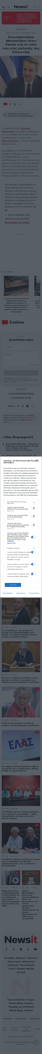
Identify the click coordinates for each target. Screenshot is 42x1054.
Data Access (21, 593)
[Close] (37, 461)
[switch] (33, 508)
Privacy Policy (34, 593)
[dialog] (21, 527)
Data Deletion (8, 593)
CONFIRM (12, 585)
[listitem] (21, 502)
